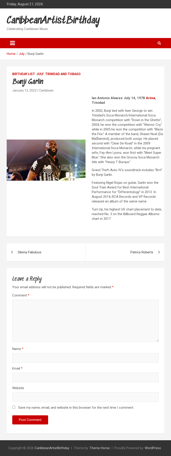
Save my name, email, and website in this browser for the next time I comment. (76, 408)
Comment (20, 295)
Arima (150, 98)
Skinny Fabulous (29, 252)
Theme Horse (100, 448)
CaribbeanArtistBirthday (53, 20)
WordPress (153, 448)
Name (17, 349)
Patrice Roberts (141, 252)
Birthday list (23, 74)
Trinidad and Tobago (63, 74)
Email (17, 368)
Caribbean (46, 90)
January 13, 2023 (24, 90)
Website (18, 388)
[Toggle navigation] (12, 43)
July (40, 74)
